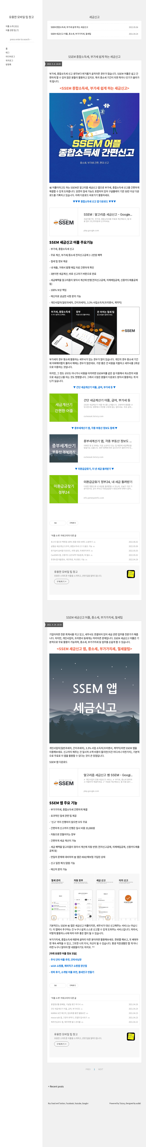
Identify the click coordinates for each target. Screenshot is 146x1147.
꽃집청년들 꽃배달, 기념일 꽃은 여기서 (66, 1004)
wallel (138, 1103)
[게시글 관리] (63, 523)
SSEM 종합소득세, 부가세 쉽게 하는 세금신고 (69, 27)
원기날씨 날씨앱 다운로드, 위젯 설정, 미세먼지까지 (70, 550)
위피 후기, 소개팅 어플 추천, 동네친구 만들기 (72, 972)
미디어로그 (10, 56)
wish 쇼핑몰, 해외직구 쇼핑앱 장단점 (69, 965)
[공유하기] (59, 523)
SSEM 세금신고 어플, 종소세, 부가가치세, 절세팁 (71, 33)
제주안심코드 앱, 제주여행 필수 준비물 (66, 1022)
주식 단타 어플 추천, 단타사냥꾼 (66, 959)
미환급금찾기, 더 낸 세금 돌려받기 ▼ (95, 468)
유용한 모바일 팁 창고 (21, 17)
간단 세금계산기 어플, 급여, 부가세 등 (65, 1008)
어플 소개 (12, 26)
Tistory (122, 1103)
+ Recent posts (56, 1086)
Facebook (70, 1103)
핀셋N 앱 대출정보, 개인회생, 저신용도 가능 (68, 559)
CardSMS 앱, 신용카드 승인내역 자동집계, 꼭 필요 (70, 555)
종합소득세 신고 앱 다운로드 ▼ (95, 201)
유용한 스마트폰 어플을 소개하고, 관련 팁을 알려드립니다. (78, 575)
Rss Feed (51, 1103)
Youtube (78, 1103)
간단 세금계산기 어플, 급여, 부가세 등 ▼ (96, 387)
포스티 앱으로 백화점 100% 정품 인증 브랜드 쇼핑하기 (72, 541)
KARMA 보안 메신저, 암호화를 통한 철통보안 (68, 1013)
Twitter (62, 1103)
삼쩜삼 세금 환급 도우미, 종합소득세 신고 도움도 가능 (71, 546)
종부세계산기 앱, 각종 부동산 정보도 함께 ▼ (95, 428)
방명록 (8, 64)
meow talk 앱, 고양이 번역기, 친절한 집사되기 (69, 1017)
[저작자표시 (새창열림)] (79, 523)
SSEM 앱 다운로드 (58, 762)
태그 (7, 52)
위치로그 (9, 60)
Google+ (85, 1103)
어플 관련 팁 (12, 30)
